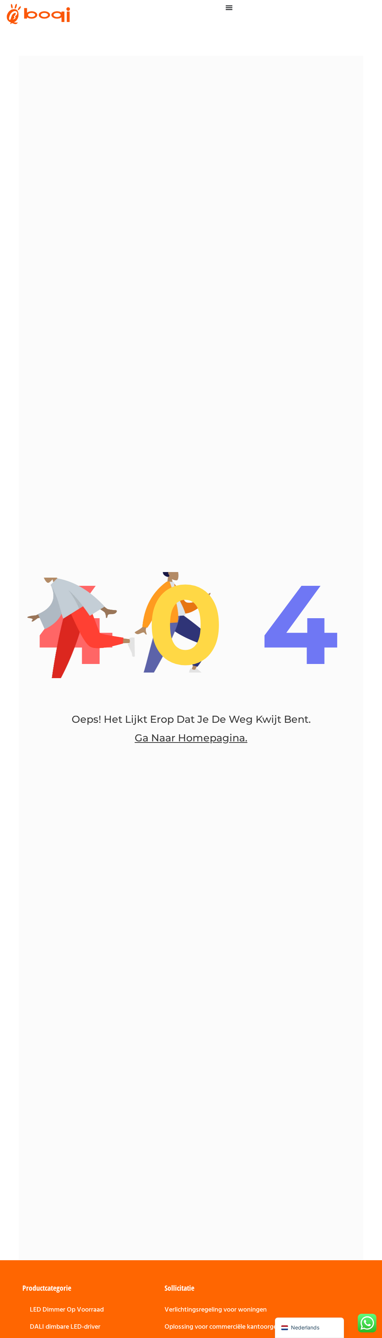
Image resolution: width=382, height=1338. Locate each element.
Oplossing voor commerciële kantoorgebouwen (232, 1326)
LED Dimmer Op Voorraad (67, 1309)
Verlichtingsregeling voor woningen (216, 1309)
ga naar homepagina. (191, 738)
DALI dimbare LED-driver (65, 1326)
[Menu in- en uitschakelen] (229, 7)
